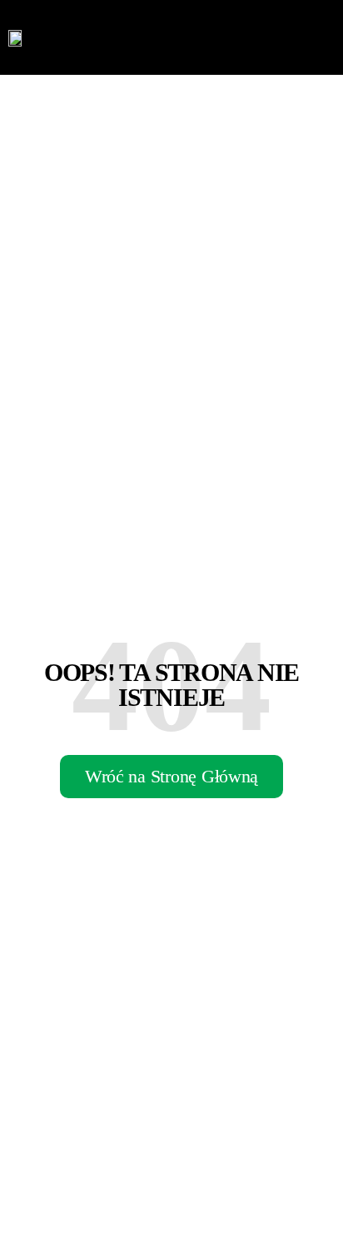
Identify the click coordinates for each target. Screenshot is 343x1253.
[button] (322, 37)
